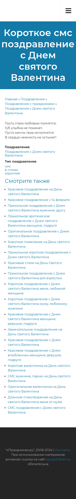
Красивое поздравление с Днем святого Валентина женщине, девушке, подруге (34, 319)
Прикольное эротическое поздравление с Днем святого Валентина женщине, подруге (32, 220)
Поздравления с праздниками (30, 104)
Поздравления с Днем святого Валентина (30, 153)
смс (8, 166)
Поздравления (33, 99)
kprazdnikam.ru (58, 459)
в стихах (11, 170)
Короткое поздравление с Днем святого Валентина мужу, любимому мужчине (37, 303)
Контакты (63, 450)
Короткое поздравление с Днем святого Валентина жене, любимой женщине (36, 288)
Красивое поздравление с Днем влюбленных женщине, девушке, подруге (35, 355)
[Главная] (2, 4)
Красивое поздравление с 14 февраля (39, 200)
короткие (12, 173)
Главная (11, 99)
